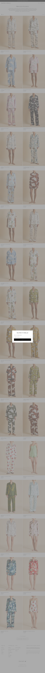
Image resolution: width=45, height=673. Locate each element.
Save (22, 339)
